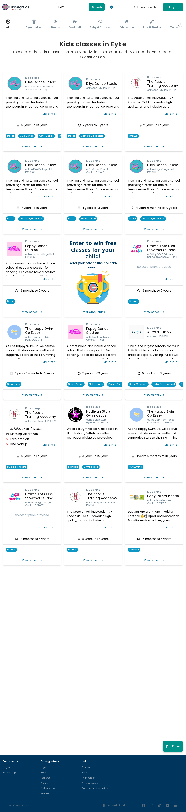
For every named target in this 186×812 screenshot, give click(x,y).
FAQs (85, 772)
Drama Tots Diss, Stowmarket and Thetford (161, 250)
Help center (88, 777)
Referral (45, 793)
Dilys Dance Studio (40, 82)
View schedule (32, 146)
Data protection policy (95, 788)
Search (97, 7)
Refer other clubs (93, 312)
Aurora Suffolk (159, 332)
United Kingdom (119, 805)
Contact (87, 767)
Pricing (44, 783)
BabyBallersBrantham (165, 496)
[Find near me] (111, 7)
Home (44, 772)
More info (49, 114)
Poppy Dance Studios (36, 248)
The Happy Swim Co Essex (39, 330)
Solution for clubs (145, 7)
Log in (173, 7)
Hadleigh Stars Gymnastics (98, 413)
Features (45, 777)
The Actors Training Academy (162, 83)
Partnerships (48, 788)
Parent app (9, 772)
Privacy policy (90, 783)
